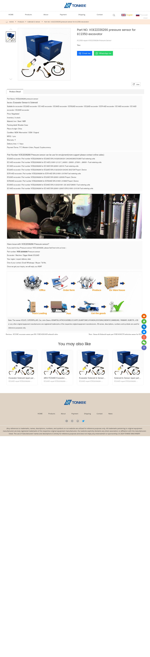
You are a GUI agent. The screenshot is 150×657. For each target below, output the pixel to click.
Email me (86, 53)
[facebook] (66, 421)
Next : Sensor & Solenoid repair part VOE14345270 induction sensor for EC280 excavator (116, 334)
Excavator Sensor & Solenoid (25, 102)
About (63, 414)
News (110, 414)
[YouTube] (72, 421)
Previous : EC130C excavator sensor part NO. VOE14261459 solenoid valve (32, 334)
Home (11, 22)
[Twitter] (83, 421)
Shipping (87, 414)
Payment (74, 414)
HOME (40, 414)
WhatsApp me (105, 53)
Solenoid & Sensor (33, 22)
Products (21, 22)
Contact (100, 414)
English (129, 14)
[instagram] (78, 421)
